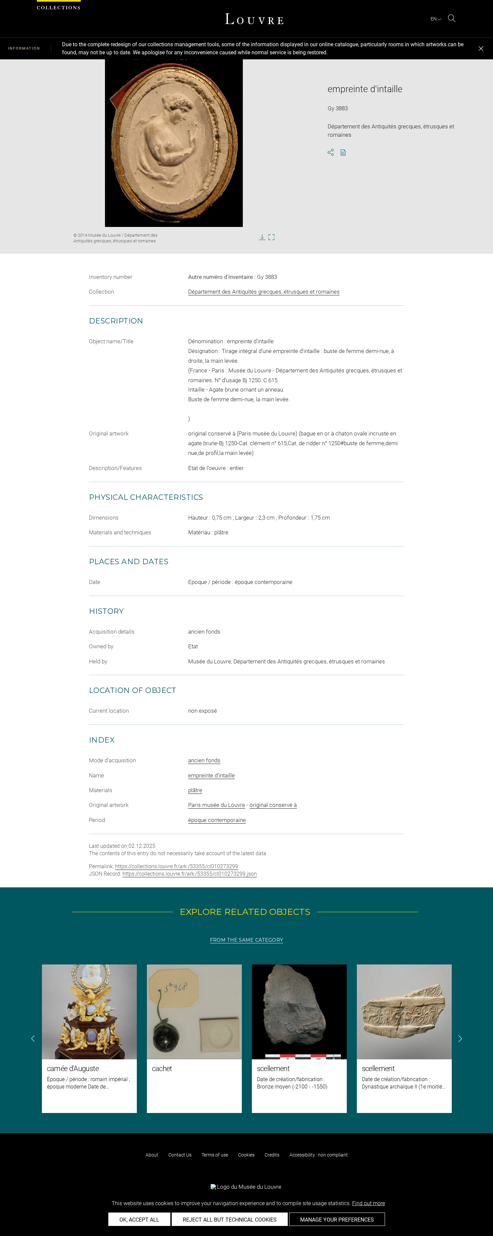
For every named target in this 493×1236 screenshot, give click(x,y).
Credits (272, 1155)
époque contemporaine (217, 820)
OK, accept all (139, 1220)
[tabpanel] (246, 1039)
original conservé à (273, 805)
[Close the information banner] (481, 49)
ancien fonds (204, 760)
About (152, 1155)
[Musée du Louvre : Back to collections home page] (254, 18)
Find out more (368, 1203)
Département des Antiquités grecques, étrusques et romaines (264, 291)
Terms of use (215, 1155)
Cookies (246, 1155)
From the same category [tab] (246, 940)
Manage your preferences (337, 1220)
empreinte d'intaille (211, 775)
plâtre (195, 790)
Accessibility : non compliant (318, 1155)
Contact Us (179, 1155)
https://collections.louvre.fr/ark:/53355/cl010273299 (176, 866)
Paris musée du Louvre (216, 805)
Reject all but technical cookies (230, 1220)
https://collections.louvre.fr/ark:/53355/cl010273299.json (189, 874)
